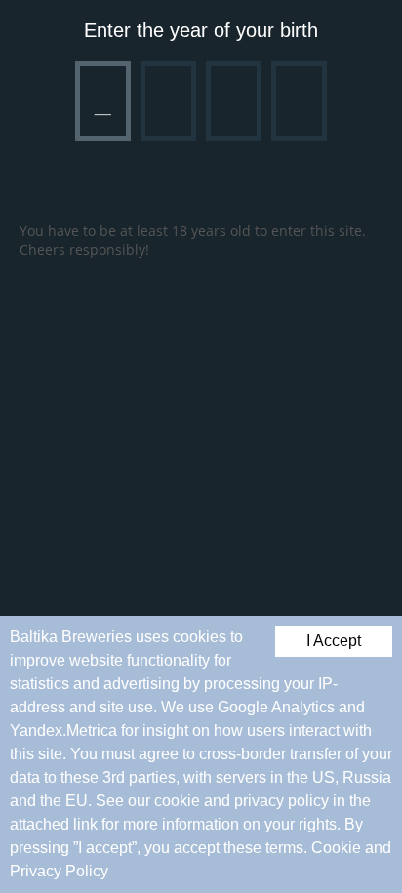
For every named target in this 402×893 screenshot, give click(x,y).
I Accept (333, 640)
